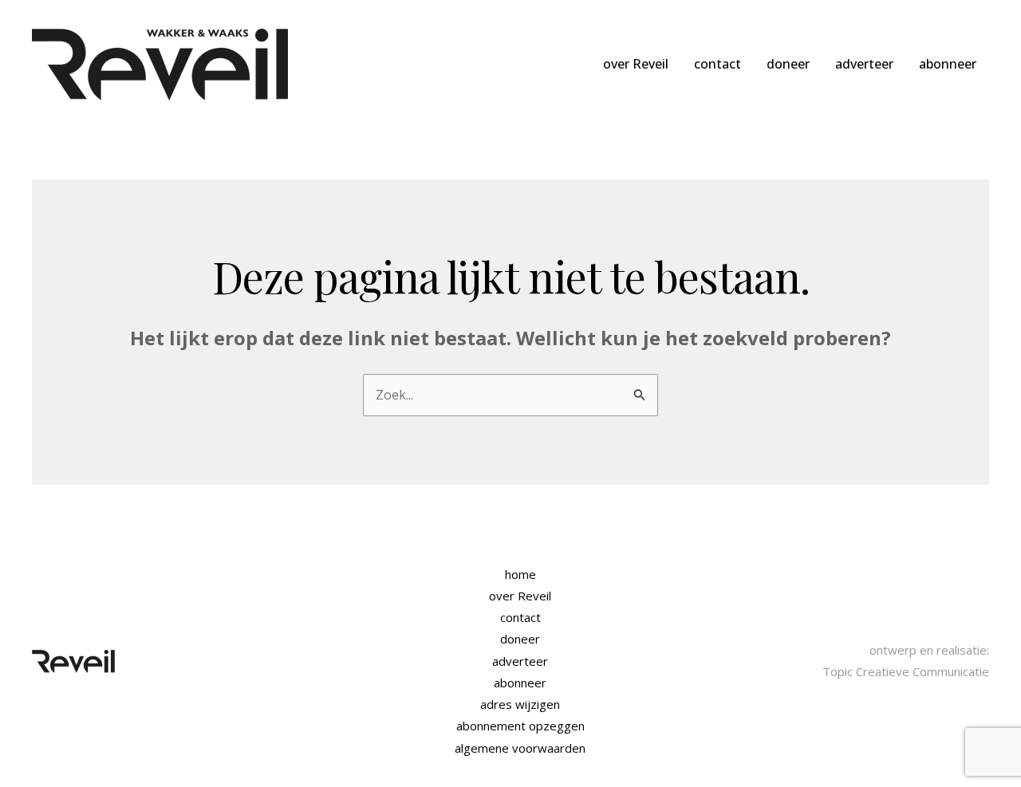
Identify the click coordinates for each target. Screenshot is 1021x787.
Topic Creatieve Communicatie (905, 671)
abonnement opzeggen (520, 726)
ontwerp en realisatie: (929, 650)
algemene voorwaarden (520, 748)
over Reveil (635, 64)
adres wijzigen (520, 704)
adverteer (864, 64)
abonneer (947, 64)
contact (717, 64)
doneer (788, 64)
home (520, 574)
